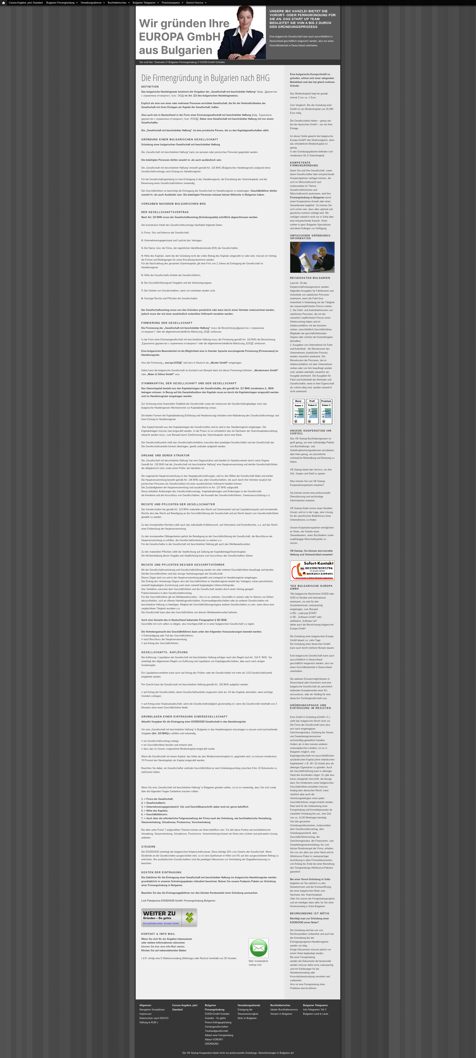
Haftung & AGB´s (148, 1022)
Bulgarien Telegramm (144, 2)
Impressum (145, 1013)
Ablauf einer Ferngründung (219, 1035)
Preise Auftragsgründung (218, 1022)
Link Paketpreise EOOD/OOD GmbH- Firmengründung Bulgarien (178, 900)
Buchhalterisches (117, 2)
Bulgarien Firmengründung (60, 2)
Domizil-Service (194, 2)
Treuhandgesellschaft (216, 1031)
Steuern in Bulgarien (281, 1013)
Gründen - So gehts (215, 1018)
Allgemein (145, 1005)
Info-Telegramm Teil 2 (314, 1009)
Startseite (159, 62)
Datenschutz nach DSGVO (153, 1018)
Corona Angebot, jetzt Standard (26, 2)
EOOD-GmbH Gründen (212, 62)
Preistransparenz (171, 2)
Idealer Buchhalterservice (284, 1009)
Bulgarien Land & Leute (315, 1013)
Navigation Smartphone (152, 1009)
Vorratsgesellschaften (216, 1026)
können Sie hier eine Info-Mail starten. (163, 946)
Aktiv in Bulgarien (247, 1018)
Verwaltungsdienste (91, 2)
